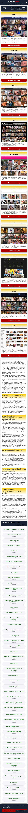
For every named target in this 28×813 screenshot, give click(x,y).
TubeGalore (14, 222)
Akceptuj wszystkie (8, 810)
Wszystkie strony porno (19, 9)
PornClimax (14, 326)
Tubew (14, 291)
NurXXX (14, 85)
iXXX (14, 120)
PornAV (14, 256)
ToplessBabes (14, 154)
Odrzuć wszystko (21, 810)
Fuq (14, 188)
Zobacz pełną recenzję (14, 45)
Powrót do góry (20, 525)
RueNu (14, 14)
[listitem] (14, 530)
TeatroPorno (14, 50)
